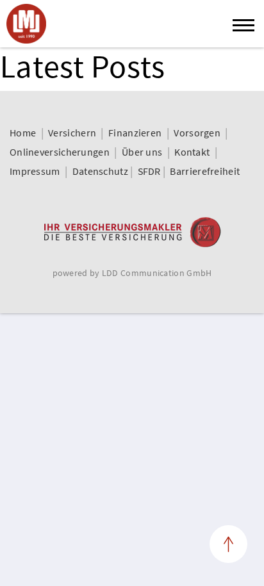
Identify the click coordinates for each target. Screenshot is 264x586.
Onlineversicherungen (60, 151)
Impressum (35, 171)
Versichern (72, 132)
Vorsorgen (197, 132)
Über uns (142, 151)
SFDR (149, 171)
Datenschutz (100, 171)
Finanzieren (134, 132)
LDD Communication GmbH (157, 273)
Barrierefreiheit (205, 171)
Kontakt (192, 151)
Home (23, 132)
